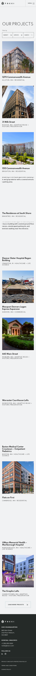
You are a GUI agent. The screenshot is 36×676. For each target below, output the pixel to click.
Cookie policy (6, 669)
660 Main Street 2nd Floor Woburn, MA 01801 (8, 633)
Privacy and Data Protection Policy (14, 661)
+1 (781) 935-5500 (7, 643)
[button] (18, 605)
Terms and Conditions (9, 665)
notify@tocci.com (8, 646)
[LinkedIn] (2, 653)
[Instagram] (5, 654)
